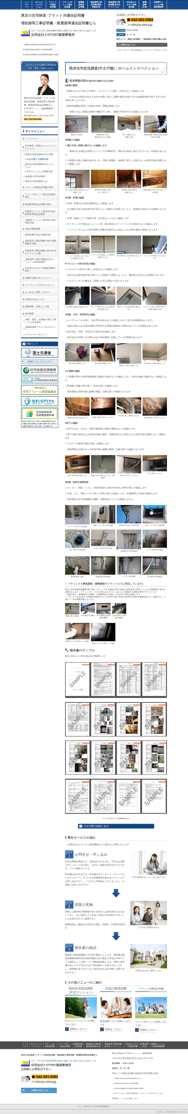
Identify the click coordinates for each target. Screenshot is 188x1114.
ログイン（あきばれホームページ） (172, 1111)
